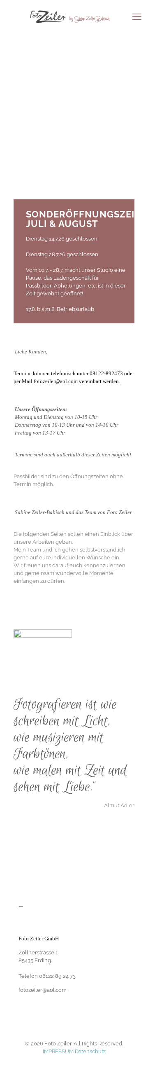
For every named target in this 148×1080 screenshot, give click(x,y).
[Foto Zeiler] (74, 16)
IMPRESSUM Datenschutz (74, 1051)
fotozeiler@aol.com (56, 381)
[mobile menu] (137, 16)
